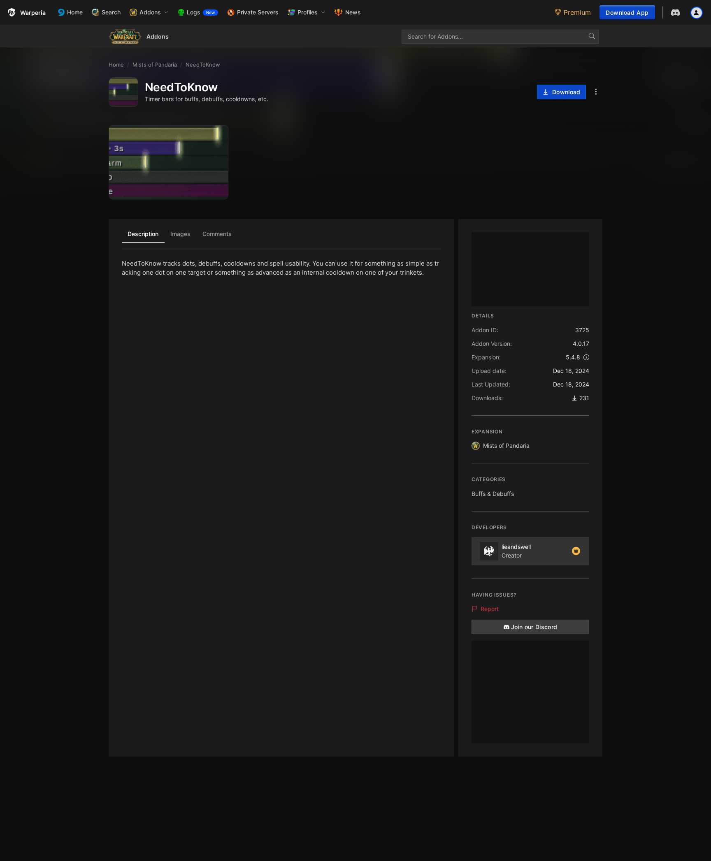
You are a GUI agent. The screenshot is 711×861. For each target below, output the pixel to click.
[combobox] (500, 37)
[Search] (591, 37)
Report (490, 608)
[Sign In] (696, 12)
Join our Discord (534, 626)
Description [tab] (143, 233)
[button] (148, 12)
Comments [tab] (217, 233)
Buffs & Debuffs (493, 493)
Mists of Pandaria (506, 445)
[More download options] (595, 92)
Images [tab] (180, 233)
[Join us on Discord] (675, 12)
